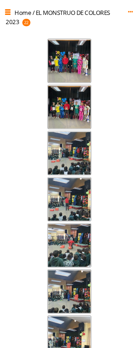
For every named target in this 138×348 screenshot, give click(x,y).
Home (23, 13)
